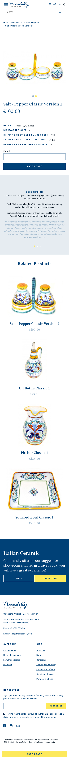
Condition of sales (44, 674)
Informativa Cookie (36, 742)
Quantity (8, 150)
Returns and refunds (45, 669)
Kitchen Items (9, 650)
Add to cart (34, 166)
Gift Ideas (7, 664)
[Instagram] (11, 726)
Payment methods (44, 679)
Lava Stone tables (11, 660)
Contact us (50, 578)
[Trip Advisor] (18, 726)
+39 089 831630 (17, 628)
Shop (19, 578)
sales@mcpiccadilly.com (20, 634)
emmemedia (50, 742)
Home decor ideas (12, 655)
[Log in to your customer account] (55, 4)
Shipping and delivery (46, 664)
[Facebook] (4, 726)
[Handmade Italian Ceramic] (19, 5)
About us (40, 650)
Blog (38, 655)
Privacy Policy (21, 742)
